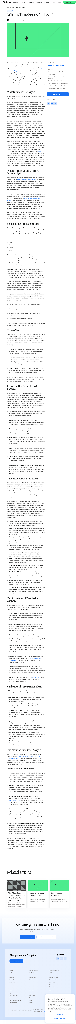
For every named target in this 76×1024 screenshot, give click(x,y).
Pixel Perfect (12, 982)
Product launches (53, 975)
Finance (31, 979)
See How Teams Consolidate (46, 937)
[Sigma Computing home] (7, 2)
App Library (31, 2)
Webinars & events (53, 977)
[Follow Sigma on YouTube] (52, 103)
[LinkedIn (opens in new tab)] (57, 958)
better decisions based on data (26, 180)
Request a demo (57, 94)
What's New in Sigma (54, 970)
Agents (11, 970)
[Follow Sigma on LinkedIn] (48, 103)
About (30, 1000)
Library (50, 972)
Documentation (53, 979)
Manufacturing (32, 977)
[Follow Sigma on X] (55, 103)
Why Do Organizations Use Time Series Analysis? (57, 68)
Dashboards (12, 977)
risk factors (35, 677)
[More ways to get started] (74, 2)
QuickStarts (52, 982)
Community (52, 987)
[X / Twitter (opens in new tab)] (65, 958)
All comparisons (13, 1002)
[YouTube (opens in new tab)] (61, 958)
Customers (39, 2)
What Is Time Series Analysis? (56, 65)
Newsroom (32, 997)
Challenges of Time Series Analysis (56, 86)
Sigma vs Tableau (14, 995)
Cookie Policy (44, 1009)
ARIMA (40, 151)
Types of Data (51, 74)
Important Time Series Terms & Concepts (56, 77)
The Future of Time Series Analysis (56, 88)
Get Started (68, 2)
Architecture (13, 975)
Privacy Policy (36, 1009)
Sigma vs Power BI (14, 993)
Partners (31, 1002)
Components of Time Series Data (56, 71)
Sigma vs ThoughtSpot (15, 1000)
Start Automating (27, 937)
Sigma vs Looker (13, 997)
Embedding (12, 979)
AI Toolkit (12, 972)
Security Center (53, 993)
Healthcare (32, 972)
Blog (8, 7)
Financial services (33, 970)
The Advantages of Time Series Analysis (58, 83)
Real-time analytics (15, 800)
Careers (31, 993)
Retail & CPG (32, 975)
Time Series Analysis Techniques (56, 80)
